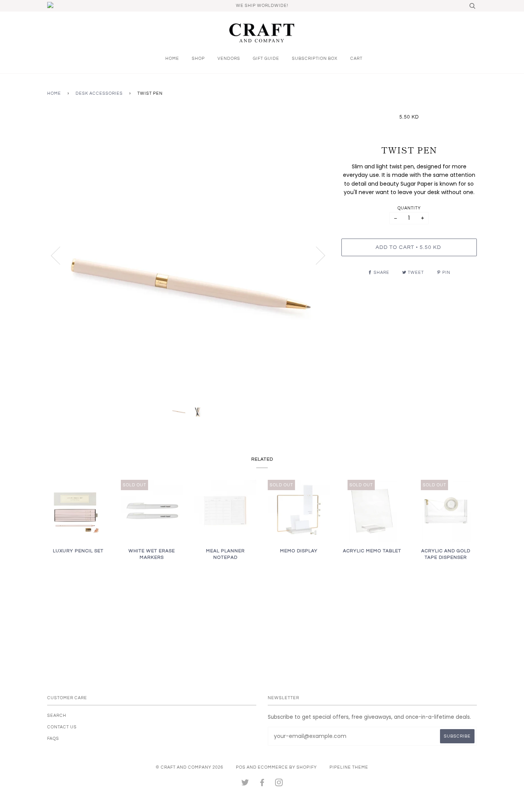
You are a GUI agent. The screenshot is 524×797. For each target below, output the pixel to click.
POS (241, 767)
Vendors (229, 58)
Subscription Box (315, 58)
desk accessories (99, 93)
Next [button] (316, 255)
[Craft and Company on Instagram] (279, 784)
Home (172, 58)
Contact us (62, 727)
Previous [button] (60, 255)
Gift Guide (266, 58)
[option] (188, 255)
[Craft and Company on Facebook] (262, 784)
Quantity (409, 208)
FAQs (53, 738)
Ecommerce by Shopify (287, 767)
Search (56, 715)
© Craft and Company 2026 (189, 767)
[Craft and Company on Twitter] (245, 784)
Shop (198, 58)
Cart (356, 58)
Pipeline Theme (349, 767)
